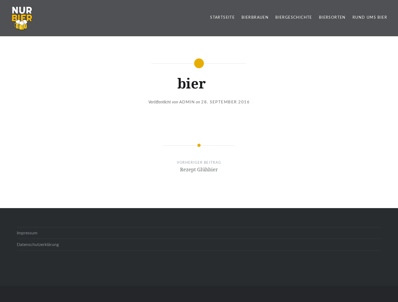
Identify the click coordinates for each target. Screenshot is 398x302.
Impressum (27, 233)
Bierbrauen (255, 17)
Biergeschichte (293, 17)
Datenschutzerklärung (38, 244)
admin (187, 102)
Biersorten (332, 17)
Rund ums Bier (370, 17)
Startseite (222, 17)
